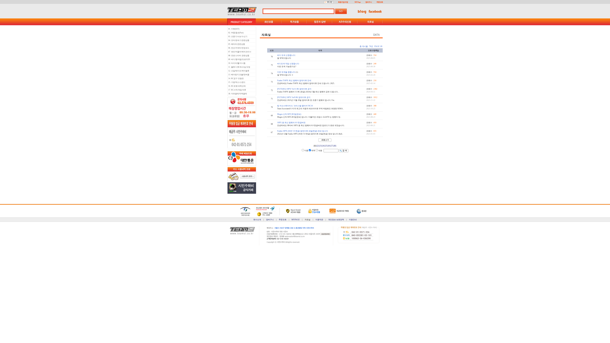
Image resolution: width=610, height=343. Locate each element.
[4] (323, 146)
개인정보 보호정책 (336, 220)
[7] (332, 146)
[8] (335, 146)
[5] (326, 146)
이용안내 (353, 220)
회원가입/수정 (343, 2)
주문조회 (379, 2)
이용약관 (319, 220)
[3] (320, 146)
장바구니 (368, 2)
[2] (318, 146)
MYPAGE (295, 220)
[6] (329, 146)
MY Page (358, 2)
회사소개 (257, 220)
